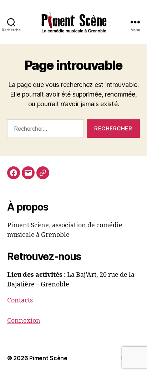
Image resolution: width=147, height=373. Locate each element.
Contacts (20, 300)
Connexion (23, 321)
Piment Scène (48, 358)
